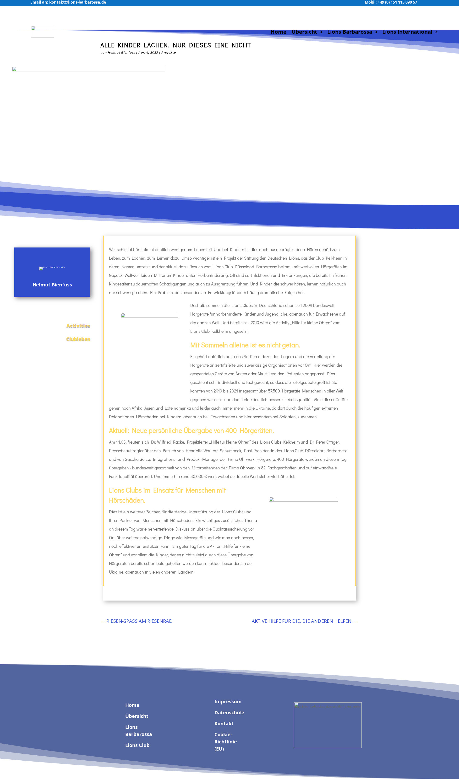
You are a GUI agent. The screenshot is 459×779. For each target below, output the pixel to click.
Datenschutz (229, 712)
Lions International (407, 31)
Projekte (168, 52)
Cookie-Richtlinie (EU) (225, 741)
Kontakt (224, 723)
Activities (78, 325)
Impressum (228, 701)
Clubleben (78, 339)
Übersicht (304, 31)
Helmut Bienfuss (121, 52)
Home (278, 31)
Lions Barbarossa (349, 31)
